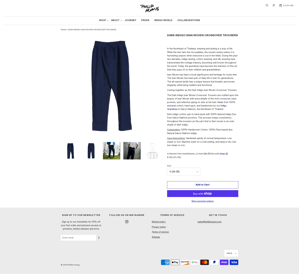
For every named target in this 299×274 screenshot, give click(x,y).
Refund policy (159, 222)
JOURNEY (130, 20)
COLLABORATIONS (188, 20)
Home (63, 30)
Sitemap (156, 237)
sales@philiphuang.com (209, 222)
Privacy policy (159, 227)
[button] (70, 150)
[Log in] (272, 5)
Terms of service (160, 232)
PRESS (145, 20)
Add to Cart (203, 185)
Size (169, 166)
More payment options (203, 201)
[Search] (265, 5)
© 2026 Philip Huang (70, 265)
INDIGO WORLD (163, 20)
